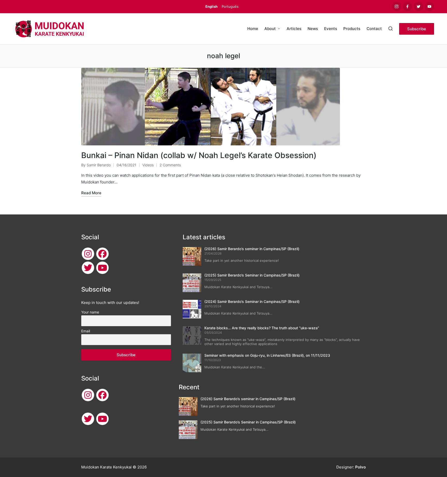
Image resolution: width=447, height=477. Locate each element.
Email (85, 331)
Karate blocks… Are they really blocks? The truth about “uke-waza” (261, 328)
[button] (416, 29)
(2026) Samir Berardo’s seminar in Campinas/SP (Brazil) (251, 249)
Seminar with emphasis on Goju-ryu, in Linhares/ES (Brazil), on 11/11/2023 (267, 355)
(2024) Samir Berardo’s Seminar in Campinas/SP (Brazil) (252, 301)
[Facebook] (102, 254)
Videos (148, 165)
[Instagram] (88, 254)
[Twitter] (88, 268)
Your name (90, 312)
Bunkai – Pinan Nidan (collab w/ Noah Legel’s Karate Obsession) (198, 155)
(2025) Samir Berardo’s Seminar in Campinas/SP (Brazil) (252, 275)
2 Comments (170, 165)
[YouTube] (102, 268)
